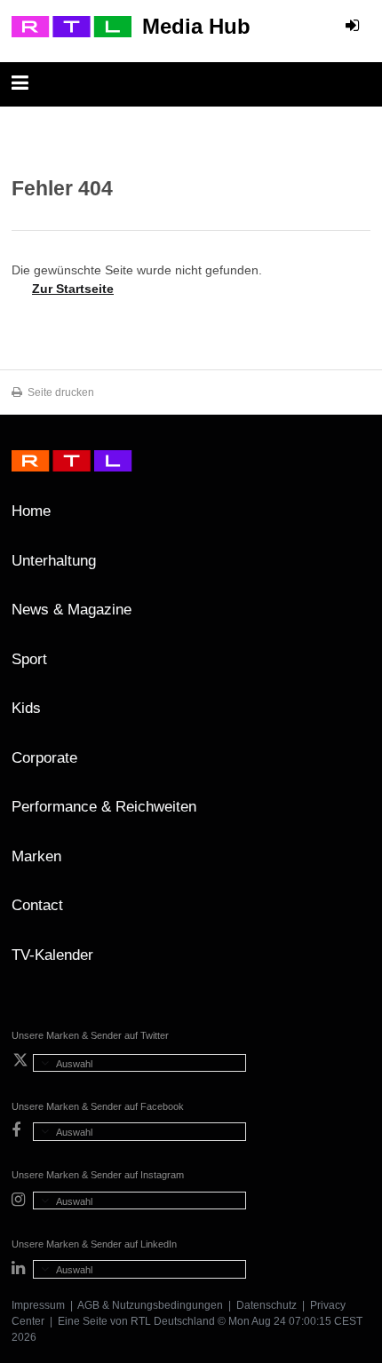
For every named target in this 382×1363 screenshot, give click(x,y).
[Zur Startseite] (71, 26)
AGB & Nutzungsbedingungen (150, 1305)
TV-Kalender (52, 955)
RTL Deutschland (173, 1321)
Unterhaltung (54, 560)
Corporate (44, 757)
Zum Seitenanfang (352, 517)
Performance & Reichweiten (104, 806)
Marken (36, 856)
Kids (26, 708)
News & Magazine (71, 609)
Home (31, 511)
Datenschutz (266, 1305)
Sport (29, 659)
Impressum (38, 1305)
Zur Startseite (73, 288)
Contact (37, 905)
